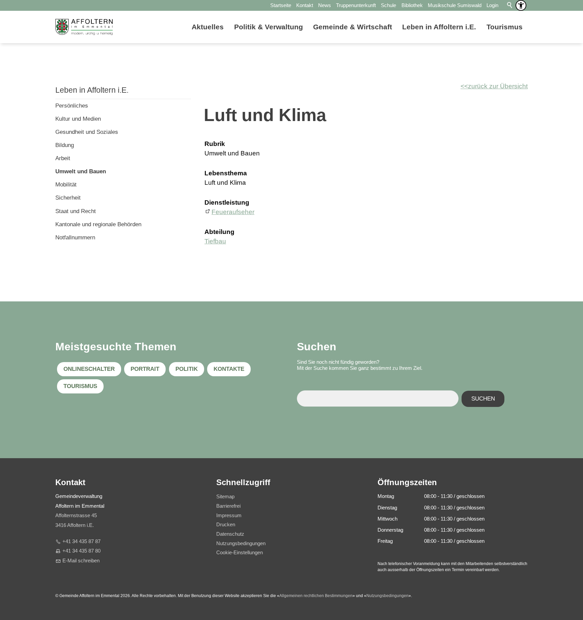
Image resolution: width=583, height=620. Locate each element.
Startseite (280, 5)
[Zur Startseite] (84, 27)
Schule (388, 5)
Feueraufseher (233, 211)
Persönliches (71, 105)
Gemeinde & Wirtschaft (352, 27)
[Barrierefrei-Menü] (521, 5)
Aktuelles (208, 27)
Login (492, 5)
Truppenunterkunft (356, 5)
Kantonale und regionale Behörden (98, 224)
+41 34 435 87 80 (81, 551)
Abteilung (219, 231)
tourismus (80, 386)
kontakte (229, 369)
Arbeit (62, 158)
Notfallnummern (75, 237)
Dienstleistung (226, 202)
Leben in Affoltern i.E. (439, 27)
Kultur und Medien (78, 119)
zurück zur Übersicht (498, 86)
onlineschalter (89, 369)
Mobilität (66, 184)
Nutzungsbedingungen (387, 595)
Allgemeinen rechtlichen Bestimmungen (316, 595)
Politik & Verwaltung (268, 27)
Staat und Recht (75, 211)
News (324, 5)
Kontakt (304, 5)
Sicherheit (68, 198)
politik (186, 369)
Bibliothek (412, 5)
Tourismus (505, 27)
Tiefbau (215, 241)
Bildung (64, 145)
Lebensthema (225, 173)
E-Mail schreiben (81, 560)
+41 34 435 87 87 (81, 541)
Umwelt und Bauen (80, 171)
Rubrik (214, 143)
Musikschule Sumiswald (454, 5)
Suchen (483, 398)
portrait (145, 369)
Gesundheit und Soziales (86, 132)
